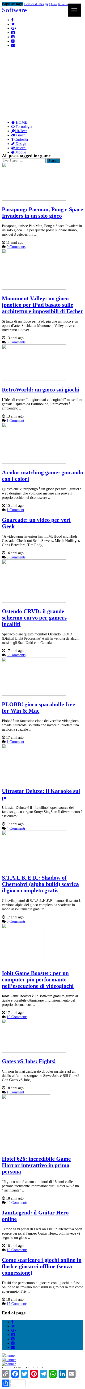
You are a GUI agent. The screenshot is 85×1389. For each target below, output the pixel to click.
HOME (21, 122)
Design (20, 144)
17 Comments (17, 1304)
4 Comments (16, 828)
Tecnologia (23, 127)
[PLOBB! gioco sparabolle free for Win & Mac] (34, 694)
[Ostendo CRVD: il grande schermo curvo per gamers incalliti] (34, 601)
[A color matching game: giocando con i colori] (34, 462)
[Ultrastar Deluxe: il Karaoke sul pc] (34, 781)
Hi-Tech (21, 131)
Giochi (20, 135)
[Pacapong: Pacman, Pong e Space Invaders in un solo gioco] (34, 199)
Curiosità (20, 139)
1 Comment (15, 420)
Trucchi (20, 148)
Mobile (20, 152)
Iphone (53, 4)
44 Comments (17, 1202)
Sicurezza (63, 4)
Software (14, 10)
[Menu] (74, 10)
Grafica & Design (36, 4)
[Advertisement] (42, 73)
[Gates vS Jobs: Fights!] (34, 1051)
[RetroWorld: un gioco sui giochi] (34, 380)
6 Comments (16, 921)
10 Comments (17, 1017)
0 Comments (16, 247)
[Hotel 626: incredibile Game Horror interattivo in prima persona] (26, 1149)
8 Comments (16, 655)
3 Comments (16, 557)
